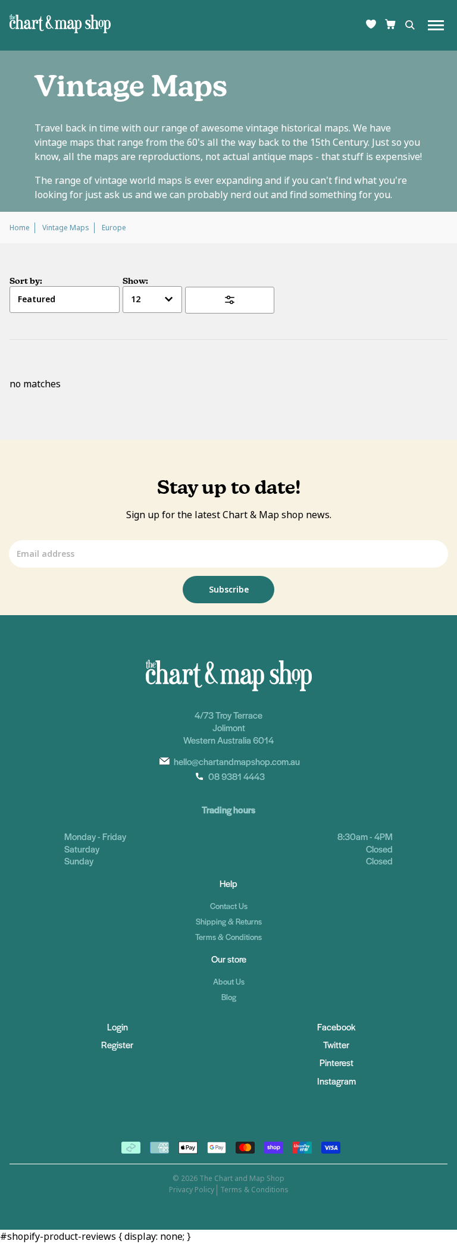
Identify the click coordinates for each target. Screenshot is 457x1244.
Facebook (336, 1026)
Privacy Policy (191, 1190)
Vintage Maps (65, 228)
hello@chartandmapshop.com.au (237, 761)
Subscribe (229, 590)
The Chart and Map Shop (241, 1178)
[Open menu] (435, 25)
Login (117, 1026)
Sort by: (26, 281)
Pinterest (336, 1062)
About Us (229, 981)
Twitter (336, 1044)
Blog (228, 996)
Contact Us (229, 905)
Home (20, 228)
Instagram (336, 1080)
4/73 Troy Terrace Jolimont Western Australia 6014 (228, 727)
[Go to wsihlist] (371, 25)
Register (117, 1044)
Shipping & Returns (229, 921)
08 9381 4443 (236, 776)
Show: (135, 281)
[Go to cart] (390, 25)
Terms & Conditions (228, 936)
